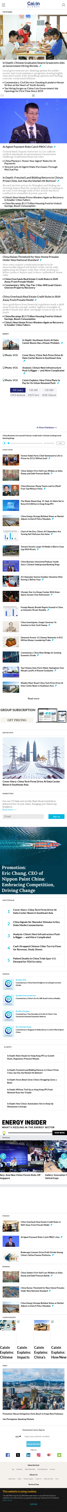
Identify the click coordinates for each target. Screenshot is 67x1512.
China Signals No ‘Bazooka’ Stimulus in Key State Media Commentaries (36, 923)
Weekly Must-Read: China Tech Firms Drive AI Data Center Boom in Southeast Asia (42, 684)
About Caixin (12, 1479)
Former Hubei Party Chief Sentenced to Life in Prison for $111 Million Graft (41, 457)
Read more (33, 698)
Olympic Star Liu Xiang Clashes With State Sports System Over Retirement (40, 593)
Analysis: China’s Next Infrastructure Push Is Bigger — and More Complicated (43, 369)
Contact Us (38, 1479)
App (13, 1469)
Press (56, 1479)
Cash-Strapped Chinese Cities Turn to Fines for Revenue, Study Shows (37, 948)
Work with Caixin (48, 1479)
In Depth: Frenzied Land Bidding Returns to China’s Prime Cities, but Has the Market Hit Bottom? (33, 179)
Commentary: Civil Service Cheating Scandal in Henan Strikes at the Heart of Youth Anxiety (34, 83)
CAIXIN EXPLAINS (9, 1317)
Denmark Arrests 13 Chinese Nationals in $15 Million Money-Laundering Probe (42, 638)
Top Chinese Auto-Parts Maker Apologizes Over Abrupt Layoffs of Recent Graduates (42, 669)
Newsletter (19, 1469)
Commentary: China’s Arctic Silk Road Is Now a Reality (38, 998)
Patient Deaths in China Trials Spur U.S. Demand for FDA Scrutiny (34, 960)
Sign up (56, 816)
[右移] (64, 1156)
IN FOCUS (6, 1138)
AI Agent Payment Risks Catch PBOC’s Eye (28, 146)
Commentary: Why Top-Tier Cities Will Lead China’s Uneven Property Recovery (33, 286)
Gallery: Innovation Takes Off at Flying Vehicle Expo (21, 1176)
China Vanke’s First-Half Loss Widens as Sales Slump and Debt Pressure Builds (42, 472)
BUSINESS (6, 1266)
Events (19, 1479)
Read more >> (9, 809)
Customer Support (28, 1479)
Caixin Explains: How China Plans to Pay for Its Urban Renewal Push (41, 381)
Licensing (52, 1469)
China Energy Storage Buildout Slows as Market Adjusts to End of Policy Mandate (42, 517)
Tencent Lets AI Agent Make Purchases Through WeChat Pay (30, 168)
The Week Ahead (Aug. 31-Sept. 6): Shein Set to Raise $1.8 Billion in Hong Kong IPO (42, 502)
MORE (60, 443)
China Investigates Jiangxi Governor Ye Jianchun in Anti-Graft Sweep (38, 623)
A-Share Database (47, 427)
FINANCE (6, 1216)
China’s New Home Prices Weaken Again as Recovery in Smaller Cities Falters (34, 198)
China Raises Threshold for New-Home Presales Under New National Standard (31, 258)
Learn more (7, 1500)
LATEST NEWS (7, 450)
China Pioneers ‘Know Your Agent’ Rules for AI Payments (30, 162)
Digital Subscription (30, 1469)
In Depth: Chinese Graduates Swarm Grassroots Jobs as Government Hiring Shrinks (34, 64)
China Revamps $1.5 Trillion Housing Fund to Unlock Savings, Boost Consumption (33, 204)
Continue (33, 1504)
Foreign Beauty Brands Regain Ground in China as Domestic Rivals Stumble (42, 608)
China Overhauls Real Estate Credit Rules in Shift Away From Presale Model (31, 280)
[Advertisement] (33, 1198)
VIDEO (4, 1365)
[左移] (3, 1156)
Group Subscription (43, 1469)
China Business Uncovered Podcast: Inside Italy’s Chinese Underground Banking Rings (40, 563)
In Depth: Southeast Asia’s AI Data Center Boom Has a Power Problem (41, 341)
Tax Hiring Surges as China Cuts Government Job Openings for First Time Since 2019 (31, 89)
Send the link (33, 1444)
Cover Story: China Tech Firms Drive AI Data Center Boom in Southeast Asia (42, 356)
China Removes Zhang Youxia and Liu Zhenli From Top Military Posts (41, 487)
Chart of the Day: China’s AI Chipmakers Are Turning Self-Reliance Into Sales (41, 532)
